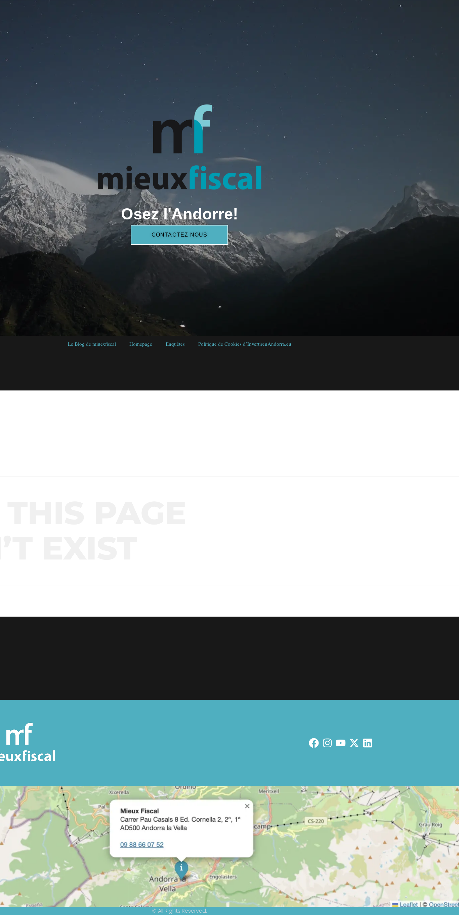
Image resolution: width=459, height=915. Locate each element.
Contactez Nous (179, 235)
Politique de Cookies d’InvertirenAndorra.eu (244, 343)
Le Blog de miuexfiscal (92, 343)
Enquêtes (174, 343)
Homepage (140, 343)
